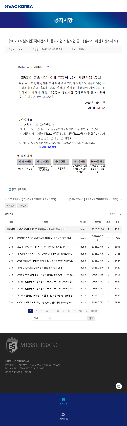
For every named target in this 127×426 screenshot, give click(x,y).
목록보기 (11, 205)
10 (80, 311)
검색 (91, 318)
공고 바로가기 (19, 189)
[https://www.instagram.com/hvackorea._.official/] (63, 386)
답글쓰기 (22, 205)
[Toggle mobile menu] (120, 6)
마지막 (94, 311)
